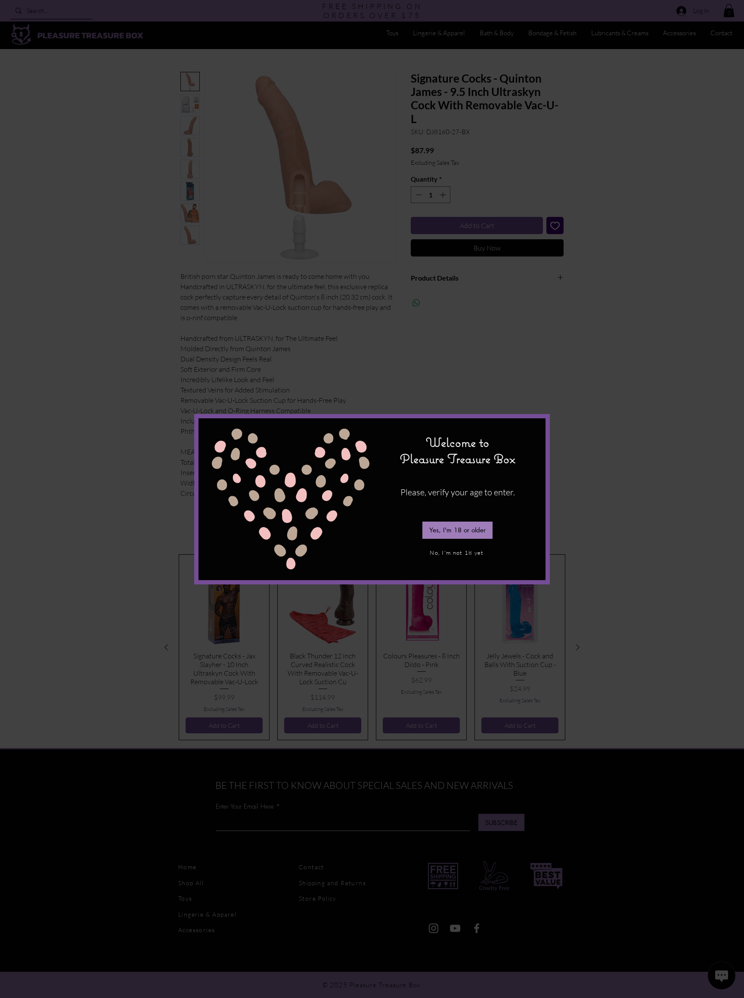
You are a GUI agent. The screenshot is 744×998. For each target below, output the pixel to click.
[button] (457, 530)
